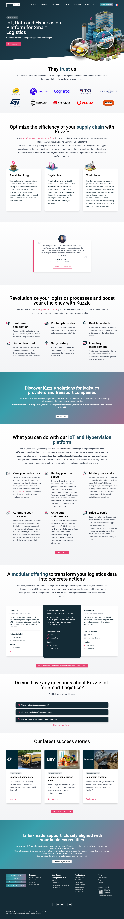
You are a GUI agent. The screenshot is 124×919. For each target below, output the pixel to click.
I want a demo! (62, 552)
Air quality (55, 880)
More (87, 5)
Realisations (56, 5)
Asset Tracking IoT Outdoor (60, 885)
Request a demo (106, 5)
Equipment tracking (96, 777)
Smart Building (79, 882)
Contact (100, 882)
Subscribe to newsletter (16, 882)
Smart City (78, 880)
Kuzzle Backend (34, 884)
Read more (14, 799)
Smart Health (79, 889)
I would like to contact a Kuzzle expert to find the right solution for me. (62, 666)
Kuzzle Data (32, 882)
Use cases (43, 5)
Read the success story (62, 267)
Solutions (33, 5)
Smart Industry (79, 887)
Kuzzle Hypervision (35, 877)
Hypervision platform (48, 309)
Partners (67, 5)
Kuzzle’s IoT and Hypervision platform (37, 138)
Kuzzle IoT (32, 880)
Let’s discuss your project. (62, 862)
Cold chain (55, 882)
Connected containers (21, 777)
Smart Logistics (80, 884)
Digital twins (56, 887)
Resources (77, 5)
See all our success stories (62, 811)
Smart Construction (81, 892)
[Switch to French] (116, 5)
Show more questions (61, 725)
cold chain (21, 491)
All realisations (79, 877)
